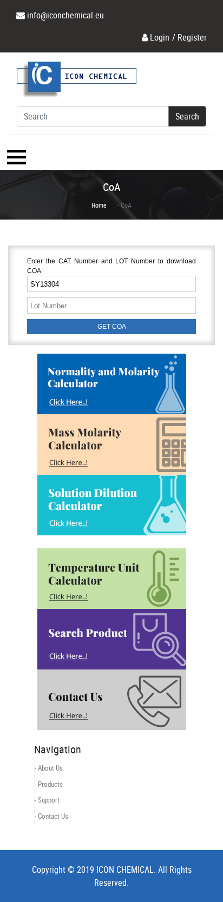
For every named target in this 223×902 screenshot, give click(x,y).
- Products (49, 784)
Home (99, 205)
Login (159, 37)
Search (187, 116)
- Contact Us (51, 816)
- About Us (49, 768)
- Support (47, 800)
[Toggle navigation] (15, 157)
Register (192, 37)
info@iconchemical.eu (65, 15)
